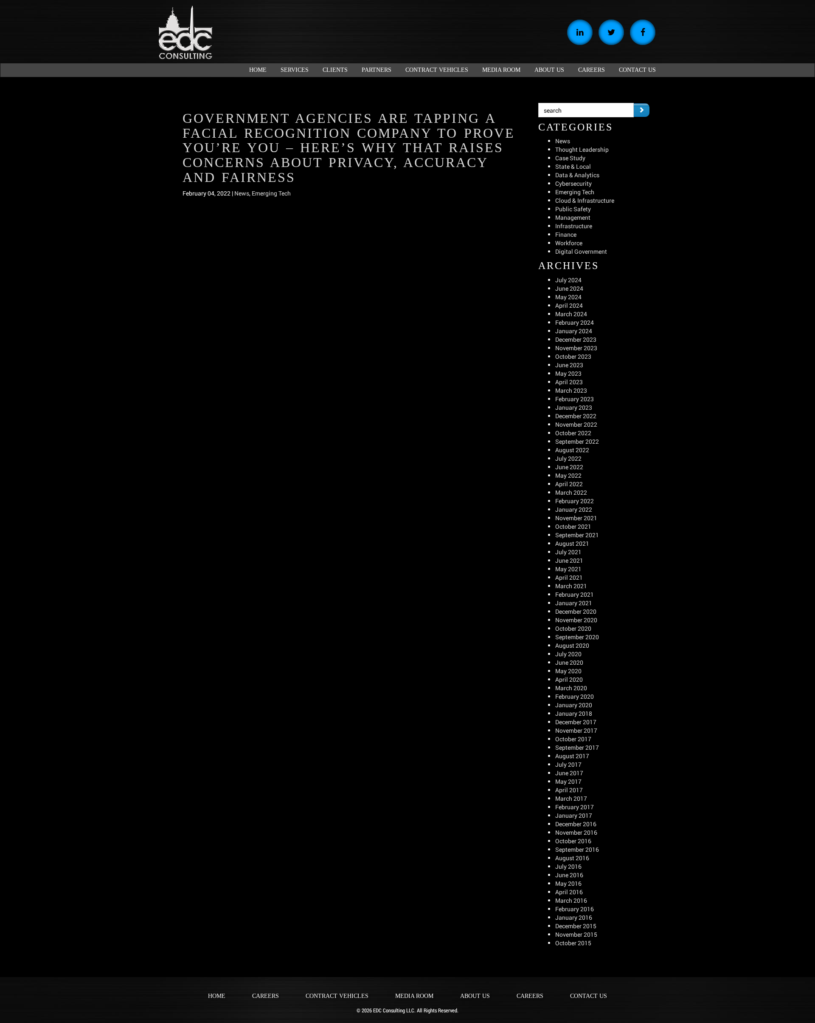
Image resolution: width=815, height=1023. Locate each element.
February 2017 (574, 807)
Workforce (568, 243)
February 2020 (574, 696)
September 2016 (577, 849)
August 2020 (572, 645)
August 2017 (572, 756)
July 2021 (568, 552)
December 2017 (575, 722)
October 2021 (573, 526)
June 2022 (569, 467)
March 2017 (571, 798)
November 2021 (576, 518)
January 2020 (573, 705)
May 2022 (568, 475)
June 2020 (569, 662)
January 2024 (573, 331)
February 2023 (574, 399)
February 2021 (574, 594)
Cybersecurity (573, 183)
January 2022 (573, 509)
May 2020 (568, 671)
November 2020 (576, 620)
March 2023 (571, 390)
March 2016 (571, 900)
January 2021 (573, 603)
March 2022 (571, 492)
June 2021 (569, 560)
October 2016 (573, 841)
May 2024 (568, 297)
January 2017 (573, 815)
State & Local (573, 166)
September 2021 (577, 535)
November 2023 (576, 348)
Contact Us (588, 996)
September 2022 (577, 441)
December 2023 (575, 339)
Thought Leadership (582, 149)
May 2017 (568, 781)
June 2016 (569, 875)
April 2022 (569, 484)
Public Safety (573, 209)
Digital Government (581, 251)
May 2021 (568, 569)
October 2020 (573, 628)
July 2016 (568, 866)
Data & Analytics (577, 175)
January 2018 (573, 713)
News (241, 193)
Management (572, 217)
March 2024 (571, 314)
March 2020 (571, 688)
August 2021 (572, 543)
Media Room (414, 996)
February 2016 (574, 909)
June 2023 (569, 365)
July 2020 (568, 654)
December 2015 (575, 926)
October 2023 (573, 356)
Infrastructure (573, 226)
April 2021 (569, 577)
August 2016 (572, 858)
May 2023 (568, 373)
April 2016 (569, 892)
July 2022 (568, 458)
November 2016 (576, 832)
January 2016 (573, 917)
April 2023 (569, 382)
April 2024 (569, 305)
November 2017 (576, 730)
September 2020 (577, 637)
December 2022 (575, 416)
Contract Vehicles (337, 996)
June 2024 (569, 288)
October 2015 (573, 943)
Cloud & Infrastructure (584, 200)
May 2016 (568, 883)
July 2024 (568, 280)
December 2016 (575, 824)
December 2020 (575, 611)
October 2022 (573, 433)
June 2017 (569, 773)
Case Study (570, 158)
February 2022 (574, 501)
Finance (565, 234)
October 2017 (573, 739)
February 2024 (574, 322)
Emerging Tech (271, 193)
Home (216, 996)
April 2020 (569, 679)
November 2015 (576, 934)
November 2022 (576, 424)
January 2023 (573, 407)
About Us (475, 996)
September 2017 (577, 747)
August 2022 (572, 450)
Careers (265, 996)
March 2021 (571, 586)
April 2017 (569, 790)
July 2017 (568, 764)
